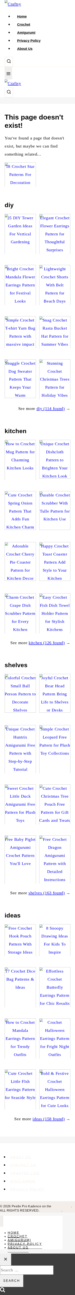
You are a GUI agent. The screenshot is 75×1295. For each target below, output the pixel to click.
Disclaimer (23, 1181)
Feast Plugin (61, 1206)
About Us (24, 49)
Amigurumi (26, 33)
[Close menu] (1, 1221)
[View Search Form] (9, 62)
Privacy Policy (29, 41)
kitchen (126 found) (47, 642)
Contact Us (23, 1165)
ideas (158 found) (48, 1118)
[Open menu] (8, 73)
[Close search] (5, 1259)
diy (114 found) (51, 408)
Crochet (23, 24)
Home (22, 16)
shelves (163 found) (46, 892)
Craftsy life (25, 1173)
